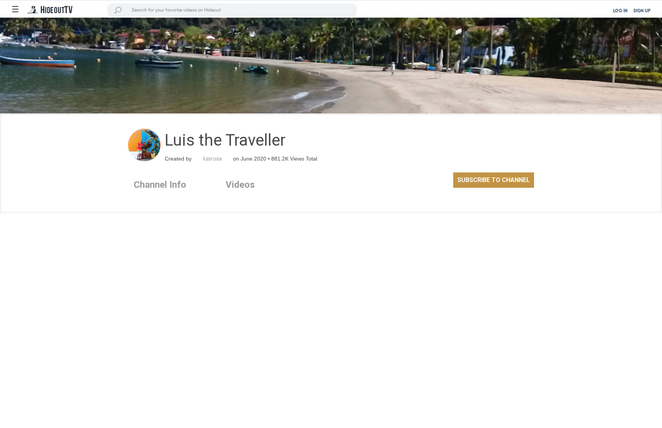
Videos (240, 184)
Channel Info (160, 184)
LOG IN (620, 11)
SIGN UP (642, 11)
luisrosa (212, 159)
